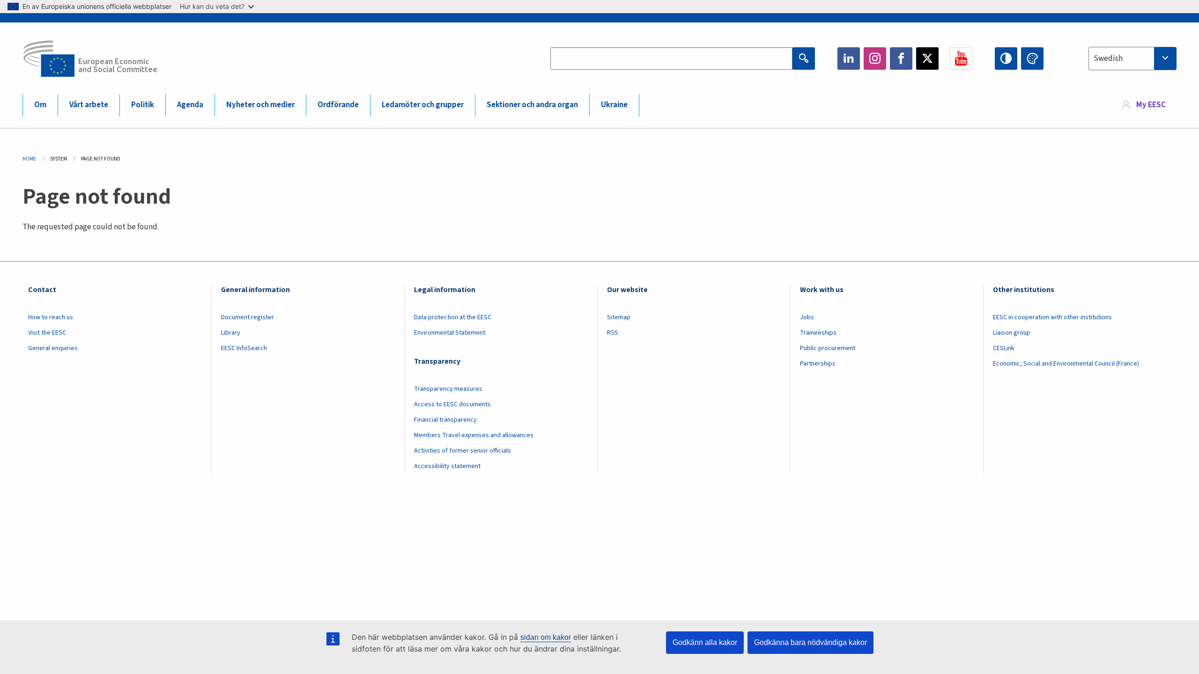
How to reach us (50, 317)
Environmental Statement (449, 332)
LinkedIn (848, 58)
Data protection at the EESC (452, 317)
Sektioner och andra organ (532, 104)
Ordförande (338, 104)
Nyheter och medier (260, 104)
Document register (247, 317)
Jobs (807, 317)
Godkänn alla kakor (705, 642)
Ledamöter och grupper (423, 104)
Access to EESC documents (452, 404)
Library (230, 332)
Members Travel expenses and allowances (473, 435)
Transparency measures (448, 389)
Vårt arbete (88, 104)
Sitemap (618, 317)
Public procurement (827, 348)
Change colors (1032, 58)
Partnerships (818, 363)
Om (40, 104)
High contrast (1006, 58)
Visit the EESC (47, 332)
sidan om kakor (545, 637)
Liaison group (1011, 332)
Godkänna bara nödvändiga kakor (810, 642)
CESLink (1003, 348)
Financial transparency (445, 420)
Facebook (901, 58)
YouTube (961, 58)
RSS (612, 332)
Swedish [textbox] (1108, 58)
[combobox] (1132, 58)
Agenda (190, 104)
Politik (142, 104)
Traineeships (818, 332)
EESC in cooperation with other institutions (1052, 317)
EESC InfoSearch (244, 348)
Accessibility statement (447, 466)
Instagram (875, 58)
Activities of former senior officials (462, 450)
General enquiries (53, 348)
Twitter (927, 58)
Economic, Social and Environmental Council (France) (1066, 363)
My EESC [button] (1151, 104)
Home (29, 158)
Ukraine (614, 104)
